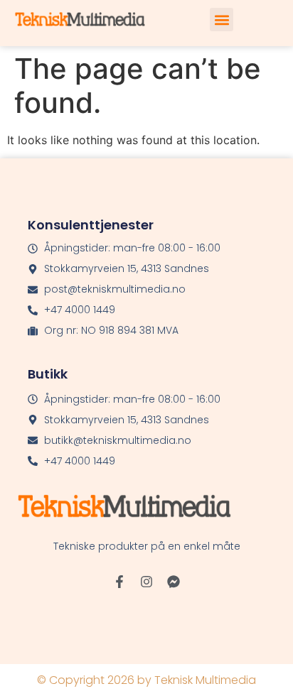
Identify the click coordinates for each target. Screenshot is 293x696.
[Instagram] (146, 581)
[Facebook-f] (119, 581)
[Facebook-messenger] (173, 581)
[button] (221, 19)
